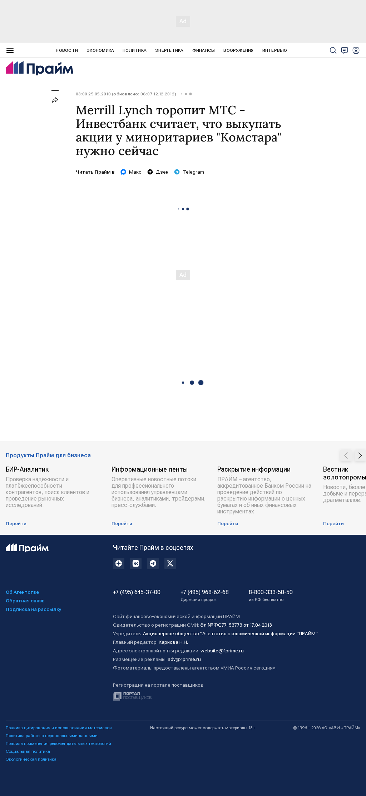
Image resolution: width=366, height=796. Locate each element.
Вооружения (238, 50)
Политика (135, 50)
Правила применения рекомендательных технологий (58, 743)
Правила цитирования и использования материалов (59, 727)
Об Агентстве (22, 592)
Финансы (203, 50)
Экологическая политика (31, 759)
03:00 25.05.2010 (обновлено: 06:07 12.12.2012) (126, 93)
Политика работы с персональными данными (52, 735)
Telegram (193, 172)
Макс (135, 172)
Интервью (274, 50)
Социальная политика (28, 751)
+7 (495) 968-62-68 (204, 595)
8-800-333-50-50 (271, 595)
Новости (67, 50)
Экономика (100, 50)
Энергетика (169, 50)
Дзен (162, 172)
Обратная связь (25, 600)
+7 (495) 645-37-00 (136, 592)
